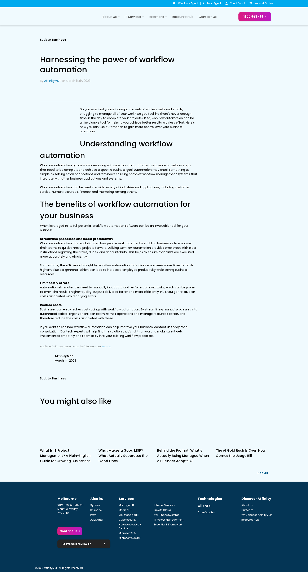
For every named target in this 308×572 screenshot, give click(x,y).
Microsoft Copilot (129, 538)
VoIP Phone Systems (166, 515)
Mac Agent (214, 3)
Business (59, 40)
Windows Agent (188, 3)
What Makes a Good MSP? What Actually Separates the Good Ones (123, 455)
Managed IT (126, 505)
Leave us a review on (77, 544)
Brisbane (96, 510)
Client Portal (237, 3)
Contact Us (208, 16)
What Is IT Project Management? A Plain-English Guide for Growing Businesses (65, 455)
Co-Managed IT (129, 515)
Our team (247, 510)
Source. (106, 346)
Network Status (264, 3)
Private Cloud (162, 510)
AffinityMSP (52, 81)
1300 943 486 (253, 16)
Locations (157, 16)
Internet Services (164, 505)
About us (247, 505)
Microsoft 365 (127, 533)
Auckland (96, 519)
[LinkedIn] (45, 92)
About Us (110, 16)
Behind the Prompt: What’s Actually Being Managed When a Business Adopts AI (183, 455)
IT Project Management (168, 519)
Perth (93, 515)
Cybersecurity (127, 519)
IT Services (133, 16)
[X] (55, 92)
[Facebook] (65, 92)
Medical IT (125, 510)
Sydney (95, 505)
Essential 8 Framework (168, 524)
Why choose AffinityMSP (256, 515)
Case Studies (206, 512)
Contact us (68, 531)
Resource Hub (183, 16)
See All (263, 473)
